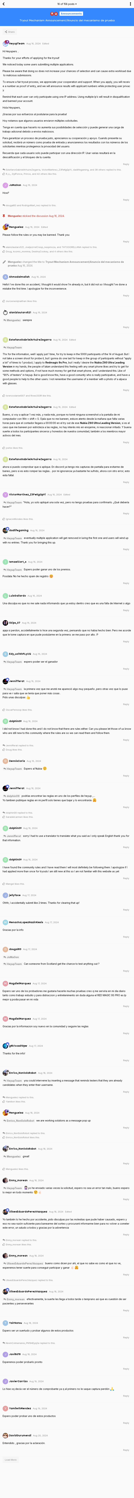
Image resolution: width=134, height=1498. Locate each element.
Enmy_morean (16, 1299)
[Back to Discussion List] (3, 4)
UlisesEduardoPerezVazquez (25, 1263)
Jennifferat (14, 836)
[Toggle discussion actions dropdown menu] (130, 4)
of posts (66, 3)
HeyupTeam (14, 347)
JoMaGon (13, 957)
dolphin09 (13, 796)
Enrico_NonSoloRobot (20, 1120)
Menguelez (14, 320)
